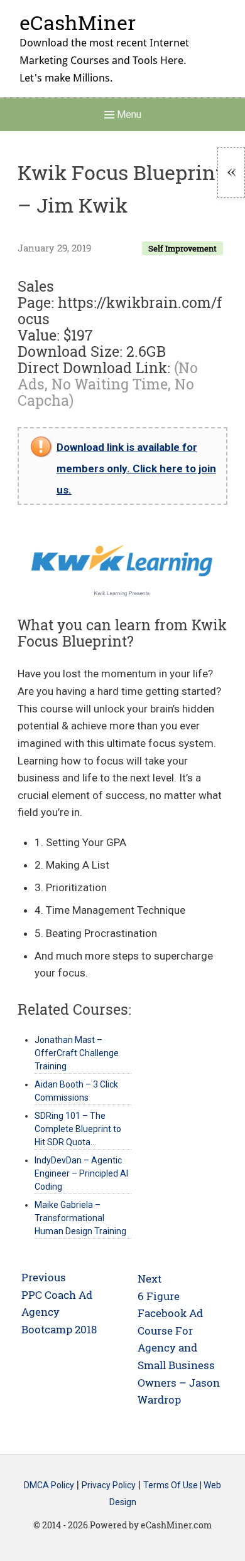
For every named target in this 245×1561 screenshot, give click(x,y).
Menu (127, 114)
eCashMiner (77, 22)
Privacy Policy (109, 1485)
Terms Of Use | (173, 1485)
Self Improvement (182, 248)
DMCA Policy (49, 1485)
